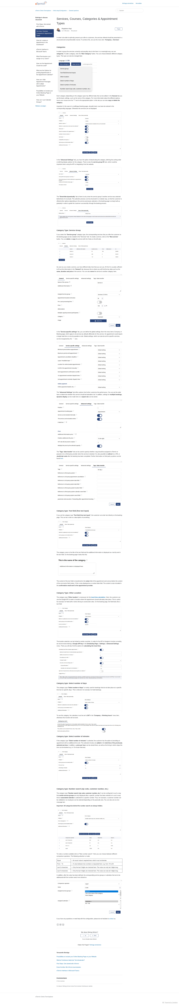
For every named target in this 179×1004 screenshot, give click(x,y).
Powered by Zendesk (171, 1002)
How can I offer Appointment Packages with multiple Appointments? (43, 82)
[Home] (41, 4)
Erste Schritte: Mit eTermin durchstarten (69, 967)
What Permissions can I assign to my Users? (43, 57)
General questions (74, 10)
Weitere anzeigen (40, 106)
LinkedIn (63, 924)
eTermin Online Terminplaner (43, 10)
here (61, 458)
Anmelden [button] (139, 3)
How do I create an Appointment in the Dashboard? (42, 42)
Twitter (60, 924)
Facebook (58, 924)
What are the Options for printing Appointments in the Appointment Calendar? (44, 72)
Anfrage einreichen (128, 3)
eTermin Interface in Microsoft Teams (42, 50)
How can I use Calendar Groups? (43, 101)
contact (111, 919)
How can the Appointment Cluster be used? (44, 64)
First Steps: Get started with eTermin (43, 25)
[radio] (84, 935)
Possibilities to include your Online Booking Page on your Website (44, 93)
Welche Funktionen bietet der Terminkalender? (71, 960)
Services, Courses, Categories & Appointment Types (44, 33)
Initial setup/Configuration (60, 10)
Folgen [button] (118, 29)
